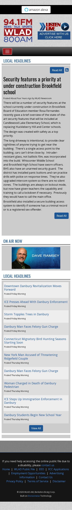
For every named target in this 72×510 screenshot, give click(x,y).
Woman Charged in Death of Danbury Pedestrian (30, 385)
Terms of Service (37, 481)
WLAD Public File (24, 469)
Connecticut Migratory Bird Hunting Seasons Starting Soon (35, 340)
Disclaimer (59, 481)
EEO (41, 469)
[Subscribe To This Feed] (67, 70)
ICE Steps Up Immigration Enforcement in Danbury (33, 401)
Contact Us (46, 477)
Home (6, 469)
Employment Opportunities (28, 473)
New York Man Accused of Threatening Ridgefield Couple (31, 356)
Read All (57, 70)
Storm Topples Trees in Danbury (26, 314)
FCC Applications (58, 469)
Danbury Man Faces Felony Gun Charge (31, 327)
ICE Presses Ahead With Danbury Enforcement (36, 302)
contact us (47, 465)
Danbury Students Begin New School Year (32, 415)
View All (36, 428)
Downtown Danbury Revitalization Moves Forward (32, 287)
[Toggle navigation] (7, 51)
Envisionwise (34, 495)
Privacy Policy (14, 481)
